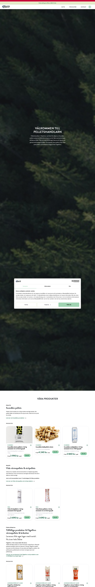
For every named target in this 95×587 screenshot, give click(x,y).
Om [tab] (70, 286)
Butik (63, 7)
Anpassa (46, 304)
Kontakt (83, 7)
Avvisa (26, 304)
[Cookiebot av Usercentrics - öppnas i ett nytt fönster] (72, 281)
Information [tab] (47, 286)
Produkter (72, 7)
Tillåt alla (69, 304)
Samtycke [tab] (25, 286)
